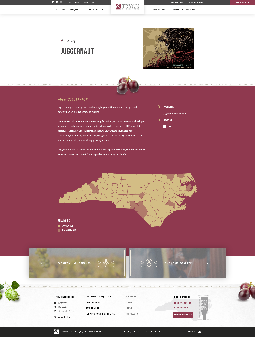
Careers (131, 296)
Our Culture (93, 302)
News (77, 2)
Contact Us (89, 2)
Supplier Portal (196, 2)
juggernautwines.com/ (175, 113)
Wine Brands (181, 307)
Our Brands (92, 308)
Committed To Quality (98, 296)
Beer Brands (181, 303)
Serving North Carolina (100, 313)
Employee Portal (177, 2)
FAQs (69, 2)
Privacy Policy (95, 332)
